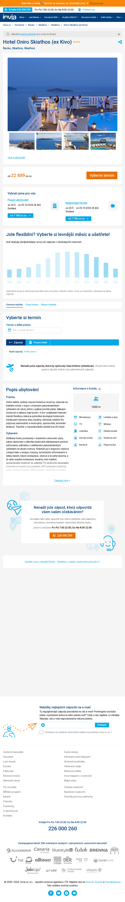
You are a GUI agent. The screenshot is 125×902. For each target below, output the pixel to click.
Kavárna (83, 445)
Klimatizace (85, 417)
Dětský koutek (110, 431)
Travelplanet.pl (112, 882)
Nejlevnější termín (76, 203)
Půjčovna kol (110, 445)
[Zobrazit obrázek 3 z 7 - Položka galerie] (76, 141)
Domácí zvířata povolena (87, 438)
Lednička (83, 431)
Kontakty (7, 815)
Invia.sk (90, 882)
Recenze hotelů (11, 775)
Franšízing (8, 806)
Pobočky (7, 801)
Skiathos (43, 25)
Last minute (9, 761)
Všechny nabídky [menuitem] (14, 304)
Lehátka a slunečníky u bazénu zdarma (111, 417)
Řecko (31, 25)
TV (80, 424)
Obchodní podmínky (74, 761)
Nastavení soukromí (74, 791)
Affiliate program (12, 791)
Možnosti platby (72, 771)
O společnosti (10, 810)
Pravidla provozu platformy (78, 796)
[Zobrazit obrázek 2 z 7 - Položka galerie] (49, 141)
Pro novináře (9, 787)
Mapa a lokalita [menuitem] (48, 304)
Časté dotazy (71, 752)
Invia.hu (99, 882)
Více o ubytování (16, 157)
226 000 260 (62, 828)
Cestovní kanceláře (13, 752)
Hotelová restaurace (111, 438)
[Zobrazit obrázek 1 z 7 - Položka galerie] (22, 141)
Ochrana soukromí (73, 787)
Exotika (7, 766)
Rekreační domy (11, 780)
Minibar (107, 424)
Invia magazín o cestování (78, 775)
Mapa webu (70, 780)
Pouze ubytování (18, 199)
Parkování (8, 771)
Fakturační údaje (72, 766)
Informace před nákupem (77, 756)
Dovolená (20, 25)
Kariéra (7, 796)
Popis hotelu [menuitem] (32, 304)
